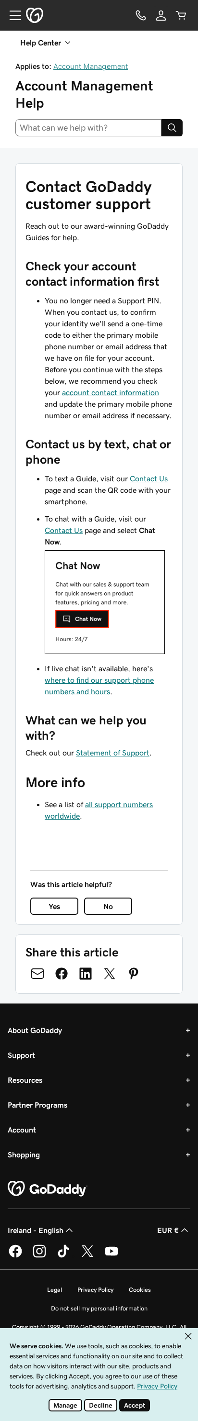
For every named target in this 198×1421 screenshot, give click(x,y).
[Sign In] (161, 15)
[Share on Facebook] (62, 974)
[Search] (172, 127)
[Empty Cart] (181, 15)
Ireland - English (35, 1230)
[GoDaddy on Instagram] (39, 1256)
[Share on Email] (37, 974)
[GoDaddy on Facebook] (15, 1256)
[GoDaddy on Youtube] (111, 1256)
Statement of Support (112, 752)
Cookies (140, 1290)
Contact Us (149, 478)
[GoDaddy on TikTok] (63, 1256)
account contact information (110, 392)
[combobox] (88, 127)
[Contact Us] (141, 15)
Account (22, 1129)
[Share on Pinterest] (134, 974)
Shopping (24, 1154)
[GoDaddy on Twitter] (87, 1256)
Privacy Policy (95, 1290)
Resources (25, 1080)
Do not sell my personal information (99, 1308)
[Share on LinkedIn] (86, 974)
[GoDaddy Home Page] (47, 1189)
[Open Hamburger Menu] (11, 15)
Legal (54, 1290)
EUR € (168, 1230)
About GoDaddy (35, 1030)
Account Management (90, 66)
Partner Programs (37, 1105)
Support (21, 1055)
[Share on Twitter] (110, 974)
